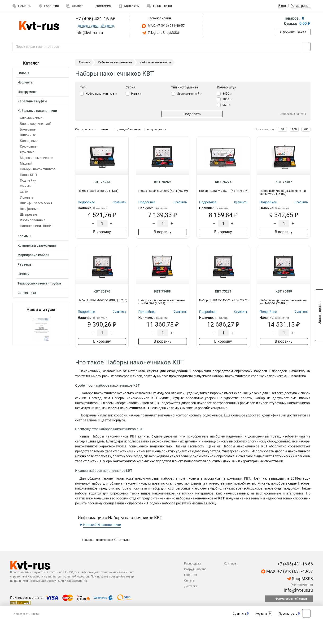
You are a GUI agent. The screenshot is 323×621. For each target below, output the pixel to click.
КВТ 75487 (283, 182)
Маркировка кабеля (33, 255)
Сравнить (239, 613)
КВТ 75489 (283, 291)
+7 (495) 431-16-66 (94, 19)
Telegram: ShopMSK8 (163, 33)
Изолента (25, 82)
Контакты (132, 6)
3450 (227, 93)
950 (226, 105)
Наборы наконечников (38, 169)
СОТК (24, 192)
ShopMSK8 (302, 578)
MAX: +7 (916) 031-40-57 (166, 25)
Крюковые (28, 146)
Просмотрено (288, 613)
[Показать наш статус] (41, 329)
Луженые (27, 152)
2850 (227, 99)
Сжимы (25, 186)
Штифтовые (29, 209)
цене (104, 129)
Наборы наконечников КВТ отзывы (106, 540)
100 (294, 129)
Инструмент (27, 92)
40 (282, 129)
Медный (26, 163)
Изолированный (189, 93)
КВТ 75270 (102, 291)
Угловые (26, 197)
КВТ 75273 (102, 182)
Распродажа (192, 563)
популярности (156, 129)
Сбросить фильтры (293, 114)
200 (306, 129)
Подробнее (86, 202)
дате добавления (129, 129)
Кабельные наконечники (37, 111)
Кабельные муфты (32, 101)
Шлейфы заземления (36, 203)
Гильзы (23, 73)
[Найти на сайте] (306, 46)
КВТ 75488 (162, 291)
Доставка (103, 6)
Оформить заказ (293, 32)
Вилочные (28, 135)
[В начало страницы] (306, 613)
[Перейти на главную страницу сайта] (39, 25)
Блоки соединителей (36, 124)
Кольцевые (28, 141)
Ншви (136, 93)
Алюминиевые (31, 118)
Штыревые (28, 214)
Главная (84, 62)
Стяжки (23, 274)
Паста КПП (28, 175)
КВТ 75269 (162, 182)
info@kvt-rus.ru (298, 590)
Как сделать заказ (26, 614)
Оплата (77, 6)
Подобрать (192, 114)
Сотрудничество (195, 569)
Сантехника (26, 293)
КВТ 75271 (223, 291)
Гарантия (51, 6)
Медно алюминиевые (36, 158)
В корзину (102, 232)
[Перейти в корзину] (279, 21)
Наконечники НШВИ (36, 226)
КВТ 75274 (223, 182)
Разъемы (24, 264)
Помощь (24, 6)
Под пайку (28, 180)
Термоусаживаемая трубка (39, 283)
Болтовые (27, 129)
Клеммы (24, 236)
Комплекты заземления (36, 245)
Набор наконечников (101, 93)
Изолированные (32, 220)
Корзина (261, 613)
